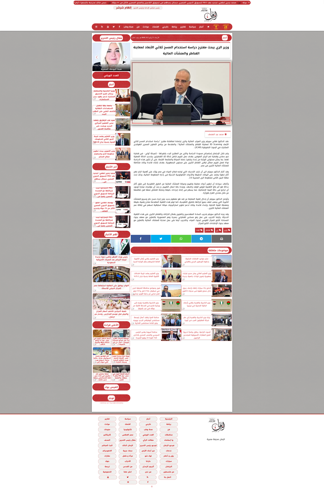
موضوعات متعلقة (218, 250)
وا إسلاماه (168, 440)
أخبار (201, 27)
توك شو (148, 456)
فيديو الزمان (168, 445)
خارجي (165, 27)
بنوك (107, 461)
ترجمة (107, 466)
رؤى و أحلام (169, 456)
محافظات (169, 435)
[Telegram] (201, 239)
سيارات (169, 461)
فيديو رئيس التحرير (148, 445)
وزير (226, 230)
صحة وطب (128, 27)
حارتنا (148, 461)
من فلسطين (168, 472)
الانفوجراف (107, 450)
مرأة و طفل (127, 456)
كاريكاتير (107, 435)
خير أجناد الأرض (148, 450)
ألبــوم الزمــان (148, 466)
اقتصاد (155, 27)
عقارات (107, 456)
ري (217, 230)
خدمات (168, 450)
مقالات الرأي (148, 440)
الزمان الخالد (127, 445)
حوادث (146, 27)
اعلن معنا (128, 472)
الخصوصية (107, 472)
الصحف (107, 440)
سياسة (192, 27)
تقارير (183, 27)
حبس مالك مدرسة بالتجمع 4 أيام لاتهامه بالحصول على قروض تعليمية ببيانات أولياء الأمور (112, 3)
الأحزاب (128, 461)
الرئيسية (168, 419)
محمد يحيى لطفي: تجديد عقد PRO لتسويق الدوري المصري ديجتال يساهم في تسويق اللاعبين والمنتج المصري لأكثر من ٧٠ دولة (223, 3)
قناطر (208, 230)
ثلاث (198, 230)
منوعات (107, 429)
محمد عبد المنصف (216, 134)
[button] (125, 57)
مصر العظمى (127, 435)
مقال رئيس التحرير (111, 38)
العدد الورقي (111, 75)
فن (138, 27)
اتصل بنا (167, 477)
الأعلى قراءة (111, 325)
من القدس (127, 466)
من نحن (148, 472)
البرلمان (168, 466)
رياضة (174, 27)
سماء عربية (127, 450)
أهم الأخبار (111, 234)
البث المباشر (107, 445)
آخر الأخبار (111, 166)
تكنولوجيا (128, 429)
